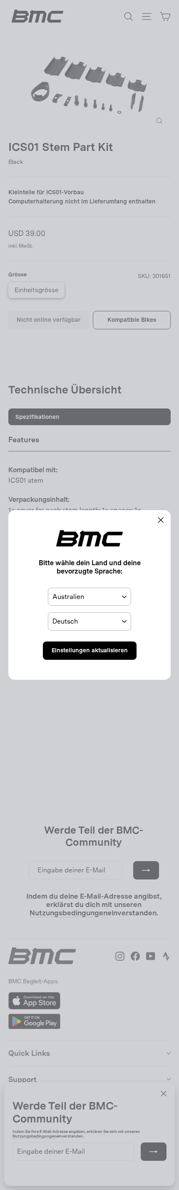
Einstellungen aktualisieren (90, 650)
